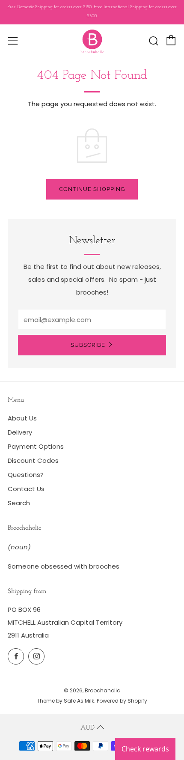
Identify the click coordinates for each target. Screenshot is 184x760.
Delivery (20, 432)
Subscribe (88, 345)
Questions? (26, 474)
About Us (22, 418)
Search (19, 502)
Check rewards (145, 749)
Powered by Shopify (122, 700)
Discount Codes (33, 460)
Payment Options (36, 446)
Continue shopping (92, 189)
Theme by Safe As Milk (65, 700)
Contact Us (26, 488)
